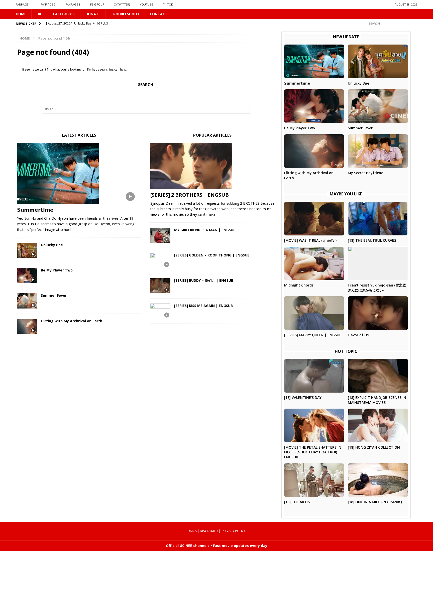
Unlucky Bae (52, 244)
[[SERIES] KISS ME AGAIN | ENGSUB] (160, 311)
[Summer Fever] (27, 300)
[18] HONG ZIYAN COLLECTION (374, 447)
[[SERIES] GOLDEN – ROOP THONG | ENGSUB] (160, 260)
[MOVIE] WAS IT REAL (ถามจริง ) (310, 240)
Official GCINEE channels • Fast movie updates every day (216, 545)
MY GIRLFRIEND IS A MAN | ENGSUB (205, 229)
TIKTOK (168, 4)
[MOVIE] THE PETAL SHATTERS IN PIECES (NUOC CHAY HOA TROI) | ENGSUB (312, 452)
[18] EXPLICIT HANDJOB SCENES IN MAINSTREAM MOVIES (377, 400)
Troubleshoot (125, 14)
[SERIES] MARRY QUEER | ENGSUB (313, 335)
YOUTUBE (146, 4)
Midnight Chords (298, 285)
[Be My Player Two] (27, 275)
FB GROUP (97, 4)
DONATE (92, 14)
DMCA (192, 530)
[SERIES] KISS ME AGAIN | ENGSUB (203, 305)
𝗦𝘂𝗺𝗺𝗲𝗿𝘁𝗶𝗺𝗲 (35, 209)
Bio (40, 14)
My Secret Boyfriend (365, 172)
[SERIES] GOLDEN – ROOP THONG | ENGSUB (212, 255)
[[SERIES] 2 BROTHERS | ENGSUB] (212, 166)
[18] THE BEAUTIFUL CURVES (372, 240)
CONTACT (158, 14)
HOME (21, 14)
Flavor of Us (358, 335)
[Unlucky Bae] (27, 250)
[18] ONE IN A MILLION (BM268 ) (375, 501)
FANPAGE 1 (23, 4)
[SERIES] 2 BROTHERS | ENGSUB (189, 194)
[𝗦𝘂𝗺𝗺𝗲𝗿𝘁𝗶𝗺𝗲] (79, 173)
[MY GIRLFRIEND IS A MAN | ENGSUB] (160, 235)
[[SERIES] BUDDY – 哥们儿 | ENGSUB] (160, 285)
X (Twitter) (122, 4)
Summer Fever (54, 295)
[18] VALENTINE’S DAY (302, 397)
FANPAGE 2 (48, 4)
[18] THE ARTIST (298, 501)
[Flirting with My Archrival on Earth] (27, 326)
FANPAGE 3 (72, 4)
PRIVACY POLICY (234, 530)
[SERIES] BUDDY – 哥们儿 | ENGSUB (203, 280)
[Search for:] (391, 23)
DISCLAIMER (209, 530)
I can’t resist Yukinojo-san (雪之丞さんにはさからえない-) (377, 287)
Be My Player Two (57, 270)
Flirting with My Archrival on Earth (71, 321)
